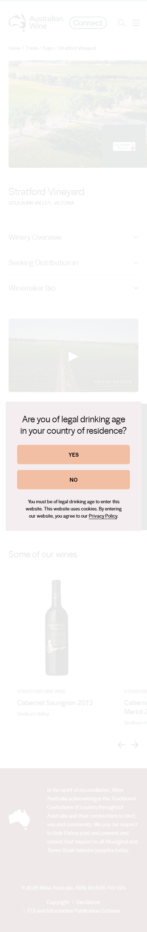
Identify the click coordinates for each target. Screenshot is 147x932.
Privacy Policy (103, 515)
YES (74, 454)
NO (74, 479)
